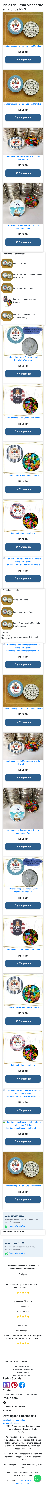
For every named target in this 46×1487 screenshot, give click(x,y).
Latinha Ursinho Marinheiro (23, 533)
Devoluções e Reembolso (14, 1420)
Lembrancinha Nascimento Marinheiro (23, 651)
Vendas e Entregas (11, 1423)
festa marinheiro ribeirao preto (23, 1369)
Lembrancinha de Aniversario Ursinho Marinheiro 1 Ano (23, 227)
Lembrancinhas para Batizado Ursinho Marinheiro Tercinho (22, 358)
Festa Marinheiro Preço (23, 288)
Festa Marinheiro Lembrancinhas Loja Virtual (27, 275)
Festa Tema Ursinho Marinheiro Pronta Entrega (26, 624)
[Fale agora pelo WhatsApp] (37, 1478)
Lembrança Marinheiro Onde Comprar (25, 300)
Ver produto (25, 59)
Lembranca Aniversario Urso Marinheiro (23, 565)
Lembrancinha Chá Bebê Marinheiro (23, 475)
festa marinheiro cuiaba (23, 1366)
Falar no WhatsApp (16, 1226)
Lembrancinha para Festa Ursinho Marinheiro (23, 46)
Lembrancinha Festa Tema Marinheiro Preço (24, 316)
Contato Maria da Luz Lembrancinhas (21, 1394)
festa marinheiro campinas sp (23, 1375)
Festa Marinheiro (20, 263)
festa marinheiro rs (23, 1372)
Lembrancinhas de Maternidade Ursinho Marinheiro (23, 158)
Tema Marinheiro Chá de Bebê (26, 637)
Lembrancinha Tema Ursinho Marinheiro (23, 418)
